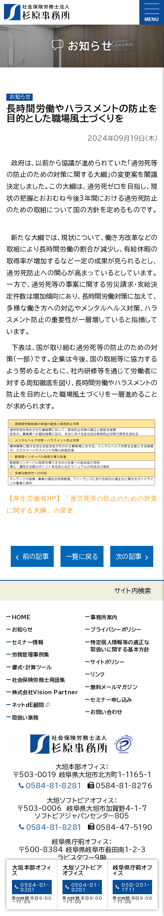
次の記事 (128, 556)
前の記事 (36, 556)
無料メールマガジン (113, 687)
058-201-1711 (135, 887)
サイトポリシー (107, 662)
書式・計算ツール (32, 667)
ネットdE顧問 (28, 705)
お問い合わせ (106, 712)
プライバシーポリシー (115, 629)
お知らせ (22, 629)
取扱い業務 (25, 717)
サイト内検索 (132, 591)
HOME (21, 617)
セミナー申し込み (111, 700)
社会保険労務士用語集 (38, 680)
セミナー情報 (27, 642)
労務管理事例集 (30, 654)
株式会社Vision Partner (45, 692)
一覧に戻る (82, 556)
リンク (97, 674)
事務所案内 (103, 617)
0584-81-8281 (53, 785)
